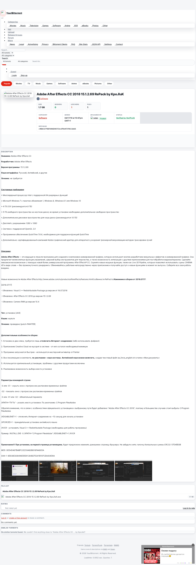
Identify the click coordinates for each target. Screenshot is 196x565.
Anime (67, 25)
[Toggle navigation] (2, 17)
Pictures (98, 83)
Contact (119, 44)
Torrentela (108, 545)
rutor (95, 118)
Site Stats (83, 44)
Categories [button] (13, 22)
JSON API (95, 44)
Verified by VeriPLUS (125, 118)
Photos (95, 25)
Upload (11, 32)
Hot (9, 29)
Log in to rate (189, 508)
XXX (75, 25)
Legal (21, 44)
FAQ (72, 44)
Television (33, 25)
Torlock (87, 545)
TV (29, 83)
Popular (7, 83)
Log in (3, 518)
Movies (12, 25)
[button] (9, 69)
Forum (11, 38)
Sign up (23, 75)
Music (22, 25)
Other (105, 25)
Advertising (32, 44)
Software (56, 25)
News (12, 44)
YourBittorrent (14, 13)
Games (45, 25)
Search (5, 58)
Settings (107, 44)
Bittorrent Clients (59, 44)
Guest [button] (13, 71)
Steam (113, 549)
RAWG (116, 545)
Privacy (45, 44)
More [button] (10, 40)
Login (14, 75)
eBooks (84, 25)
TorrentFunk (97, 545)
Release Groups (15, 35)
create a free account (18, 518)
